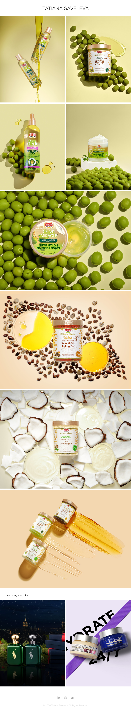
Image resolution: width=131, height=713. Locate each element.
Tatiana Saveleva (65, 8)
